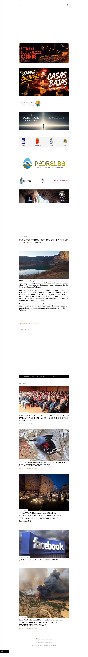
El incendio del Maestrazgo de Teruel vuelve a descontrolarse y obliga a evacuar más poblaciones (40, 622)
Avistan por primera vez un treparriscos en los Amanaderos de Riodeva (43, 463)
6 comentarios (29, 563)
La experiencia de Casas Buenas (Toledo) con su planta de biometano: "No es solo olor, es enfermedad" (44, 418)
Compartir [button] (22, 321)
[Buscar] (68, 4)
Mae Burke (49, 642)
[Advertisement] (44, 25)
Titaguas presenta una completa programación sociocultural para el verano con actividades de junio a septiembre (40, 517)
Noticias (26, 323)
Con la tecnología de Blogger (45, 639)
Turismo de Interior (33, 323)
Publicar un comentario (32, 468)
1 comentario (29, 423)
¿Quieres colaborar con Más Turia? (39, 559)
